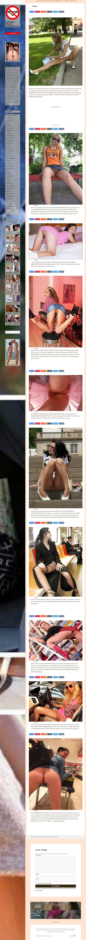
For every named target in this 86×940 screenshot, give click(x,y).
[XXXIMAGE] (16, 288)
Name (37, 874)
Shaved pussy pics (9, 196)
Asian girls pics (8, 118)
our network (55, 931)
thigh (47, 836)
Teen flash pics (8, 203)
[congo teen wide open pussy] (9, 308)
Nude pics (7, 171)
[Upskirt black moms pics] (9, 298)
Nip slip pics (8, 163)
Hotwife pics (8, 153)
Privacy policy (59, 932)
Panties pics (8, 173)
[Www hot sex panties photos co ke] (9, 227)
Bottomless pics (9, 130)
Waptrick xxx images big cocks (16, 284)
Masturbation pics (9, 155)
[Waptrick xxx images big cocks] (16, 278)
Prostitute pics (8, 183)
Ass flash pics (8, 120)
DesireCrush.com (48, 0)
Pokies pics (8, 178)
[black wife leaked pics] (16, 247)
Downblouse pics (9, 140)
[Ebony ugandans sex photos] (9, 318)
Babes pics (7, 123)
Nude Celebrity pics (10, 168)
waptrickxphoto (9, 282)
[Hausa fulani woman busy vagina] (16, 237)
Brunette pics (8, 133)
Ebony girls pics (9, 143)
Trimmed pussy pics (10, 206)
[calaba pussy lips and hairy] (9, 288)
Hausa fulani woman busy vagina (16, 243)
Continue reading (37, 671)
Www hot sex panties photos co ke (9, 233)
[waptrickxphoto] (9, 278)
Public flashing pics (10, 186)
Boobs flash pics (9, 128)
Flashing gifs (8, 148)
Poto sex (9, 252)
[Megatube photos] (16, 298)
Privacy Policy (47, 883)
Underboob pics (9, 208)
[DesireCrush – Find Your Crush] (12, 51)
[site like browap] (9, 258)
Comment (38, 855)
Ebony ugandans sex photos (9, 324)
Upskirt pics (8, 211)
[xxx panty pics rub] (16, 227)
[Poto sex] (9, 247)
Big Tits (57, 921)
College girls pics (9, 135)
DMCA (55, 932)
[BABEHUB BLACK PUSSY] (16, 318)
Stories (7, 201)
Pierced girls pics (9, 176)
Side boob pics (8, 198)
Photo (32, 836)
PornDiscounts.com (58, 0)
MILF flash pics (8, 160)
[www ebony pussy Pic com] (16, 308)
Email (37, 878)
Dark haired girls (9, 138)
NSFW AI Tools (73, 0)
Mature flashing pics (10, 158)
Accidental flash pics (10, 115)
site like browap (9, 262)
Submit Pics (13, 33)
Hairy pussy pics (9, 150)
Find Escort (8, 145)
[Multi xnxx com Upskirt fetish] (9, 237)
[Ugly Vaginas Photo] (16, 268)
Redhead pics (8, 191)
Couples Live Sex (55, 125)
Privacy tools (64, 932)
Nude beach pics (9, 166)
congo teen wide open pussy (9, 314)
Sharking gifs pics (9, 193)
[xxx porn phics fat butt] (16, 258)
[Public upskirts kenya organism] (9, 268)
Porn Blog (7, 181)
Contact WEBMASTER (48, 932)
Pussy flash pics (9, 188)
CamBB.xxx (66, 0)
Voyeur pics (8, 213)
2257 (53, 932)
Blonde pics (8, 125)
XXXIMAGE (16, 292)
